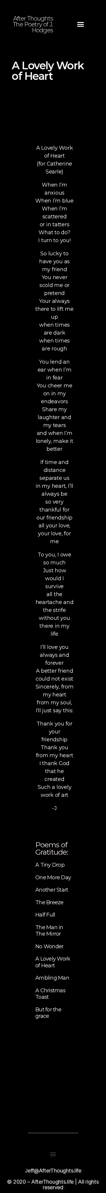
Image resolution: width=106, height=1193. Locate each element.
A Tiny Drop (49, 865)
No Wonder (49, 946)
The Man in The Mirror (49, 930)
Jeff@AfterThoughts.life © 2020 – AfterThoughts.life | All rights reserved (53, 1178)
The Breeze (49, 902)
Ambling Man (52, 978)
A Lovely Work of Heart (52, 962)
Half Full (45, 915)
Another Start (51, 890)
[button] (80, 24)
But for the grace (48, 1013)
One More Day (53, 877)
